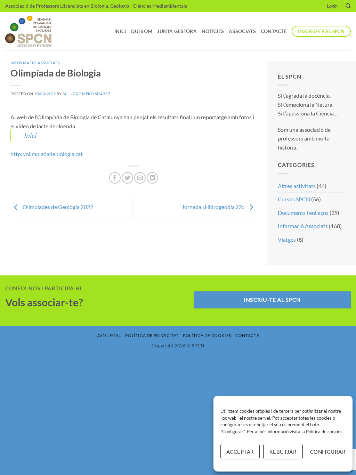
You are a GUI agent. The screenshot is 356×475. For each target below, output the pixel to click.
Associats (242, 31)
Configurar (328, 452)
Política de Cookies (207, 335)
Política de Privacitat (151, 335)
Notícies (213, 31)
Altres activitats (297, 186)
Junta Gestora (177, 31)
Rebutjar (283, 452)
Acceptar (240, 452)
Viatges (287, 239)
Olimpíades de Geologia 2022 (57, 206)
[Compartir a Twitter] (127, 178)
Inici (120, 31)
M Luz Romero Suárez (86, 93)
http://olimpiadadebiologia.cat (46, 154)
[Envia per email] (140, 178)
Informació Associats (35, 63)
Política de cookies (324, 431)
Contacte (274, 31)
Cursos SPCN (294, 199)
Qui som (141, 31)
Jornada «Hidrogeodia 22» (213, 206)
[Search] (348, 6)
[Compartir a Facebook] (115, 178)
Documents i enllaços (303, 212)
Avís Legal (109, 335)
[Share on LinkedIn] (152, 178)
